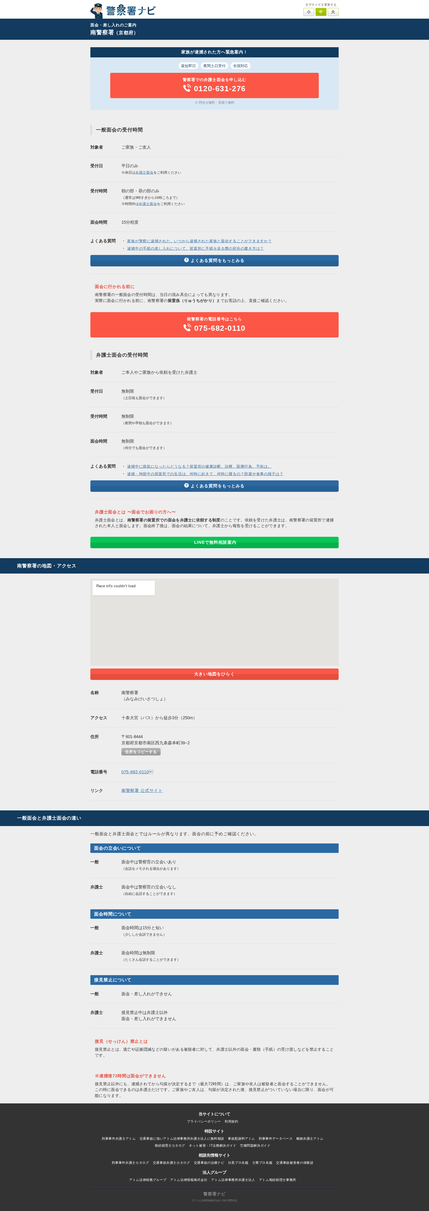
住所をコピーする (141, 752)
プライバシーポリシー (204, 1121)
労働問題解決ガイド (255, 1145)
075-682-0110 (137, 772)
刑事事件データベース (276, 1138)
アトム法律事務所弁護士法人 (233, 1180)
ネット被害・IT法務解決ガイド (212, 1145)
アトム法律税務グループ (147, 1180)
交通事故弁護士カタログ (171, 1163)
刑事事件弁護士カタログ (130, 1163)
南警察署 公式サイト (142, 790)
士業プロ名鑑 (262, 1163)
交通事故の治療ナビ (209, 1163)
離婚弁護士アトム (309, 1138)
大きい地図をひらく (214, 674)
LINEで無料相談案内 (215, 542)
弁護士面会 (144, 172)
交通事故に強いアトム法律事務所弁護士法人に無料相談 (182, 1138)
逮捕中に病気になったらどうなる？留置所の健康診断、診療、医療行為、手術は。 (199, 466)
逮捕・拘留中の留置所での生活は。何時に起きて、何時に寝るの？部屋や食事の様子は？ (205, 474)
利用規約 (231, 1121)
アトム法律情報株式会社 (188, 1180)
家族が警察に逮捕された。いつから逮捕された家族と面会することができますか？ (199, 241)
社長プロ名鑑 (238, 1163)
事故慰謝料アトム (241, 1138)
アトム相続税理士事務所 (277, 1180)
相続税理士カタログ (170, 1145)
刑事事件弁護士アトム (119, 1138)
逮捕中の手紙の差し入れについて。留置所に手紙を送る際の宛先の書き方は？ (195, 249)
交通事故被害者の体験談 (294, 1163)
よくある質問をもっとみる (218, 260)
